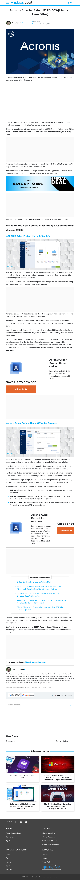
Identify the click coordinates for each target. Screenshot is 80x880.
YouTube (26, 822)
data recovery (42, 662)
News (8, 854)
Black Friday (30, 662)
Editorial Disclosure (48, 837)
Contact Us (10, 837)
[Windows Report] (21, 2)
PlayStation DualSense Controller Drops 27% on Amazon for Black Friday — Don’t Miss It (57, 806)
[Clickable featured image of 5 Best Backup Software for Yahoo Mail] (22, 764)
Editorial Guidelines (48, 833)
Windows (9, 870)
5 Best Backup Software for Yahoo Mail (34, 582)
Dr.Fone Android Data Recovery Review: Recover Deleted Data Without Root (22, 806)
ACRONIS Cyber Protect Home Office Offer (28, 236)
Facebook (16, 822)
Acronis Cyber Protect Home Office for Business (31, 423)
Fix (7, 858)
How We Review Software (50, 845)
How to (8, 862)
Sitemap (44, 858)
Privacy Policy (46, 862)
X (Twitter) (21, 822)
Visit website (19, 389)
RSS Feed (45, 854)
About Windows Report (14, 833)
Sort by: (59, 741)
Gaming (8, 866)
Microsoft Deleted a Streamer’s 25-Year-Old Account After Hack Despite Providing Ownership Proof (58, 777)
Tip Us (8, 841)
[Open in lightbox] (40, 183)
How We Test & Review (49, 841)
